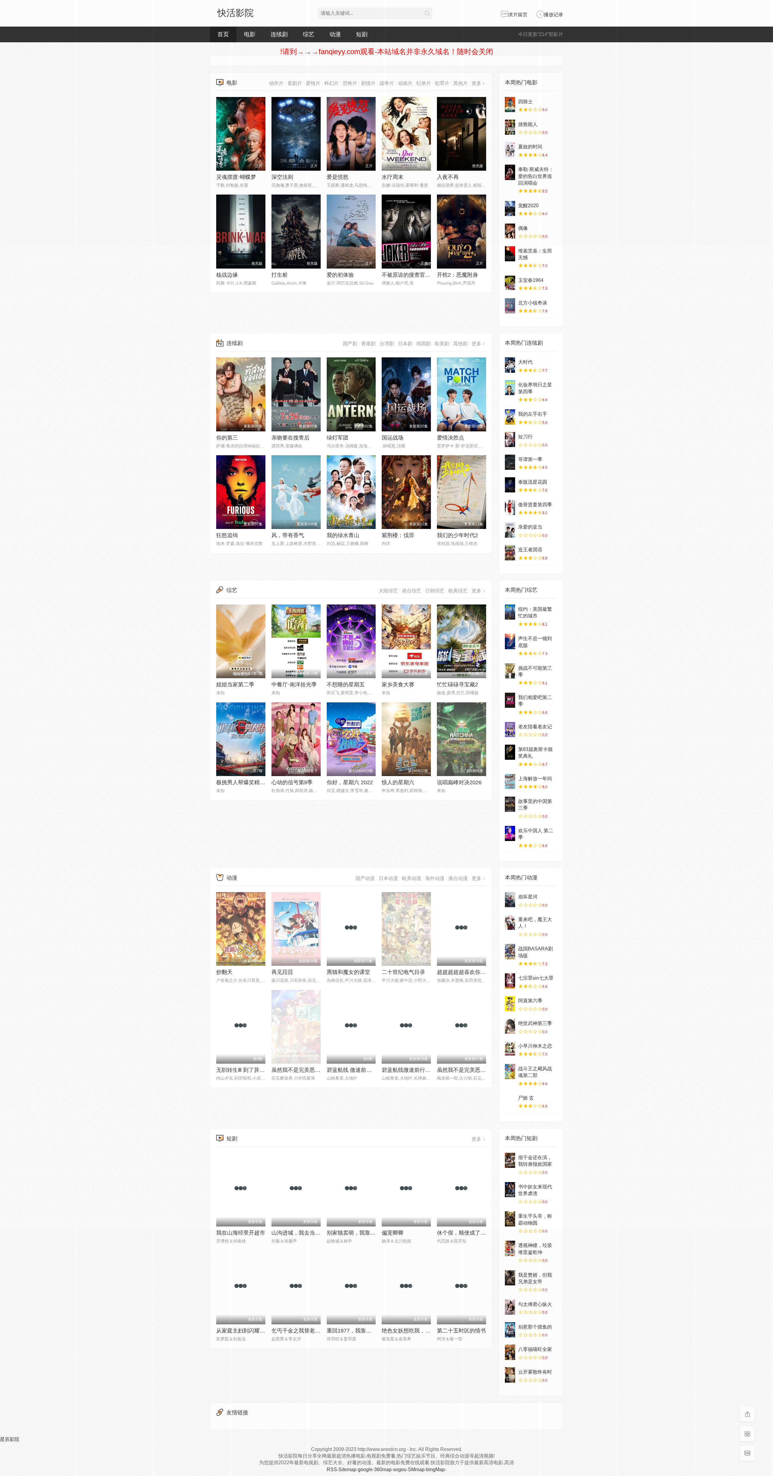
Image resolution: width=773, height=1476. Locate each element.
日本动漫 (388, 878)
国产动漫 (365, 878)
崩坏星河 (527, 896)
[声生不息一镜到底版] (510, 641)
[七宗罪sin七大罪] (510, 980)
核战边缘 (227, 275)
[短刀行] (510, 439)
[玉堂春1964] (510, 283)
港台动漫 (458, 878)
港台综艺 (411, 590)
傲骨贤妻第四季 (535, 504)
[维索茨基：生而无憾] (510, 253)
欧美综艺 (458, 590)
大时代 (525, 362)
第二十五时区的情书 (461, 1331)
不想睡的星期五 (346, 685)
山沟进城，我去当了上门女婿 (306, 1233)
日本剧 (405, 343)
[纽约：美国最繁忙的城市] (510, 612)
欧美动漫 (411, 878)
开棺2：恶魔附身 (457, 275)
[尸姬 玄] (510, 1100)
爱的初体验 (340, 275)
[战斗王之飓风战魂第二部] (510, 1071)
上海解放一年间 (535, 778)
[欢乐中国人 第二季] (510, 833)
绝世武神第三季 (535, 1023)
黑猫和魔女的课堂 (348, 972)
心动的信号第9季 (292, 782)
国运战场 (392, 438)
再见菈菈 (282, 972)
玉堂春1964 (531, 280)
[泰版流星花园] (510, 484)
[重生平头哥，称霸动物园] (510, 1218)
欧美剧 (442, 343)
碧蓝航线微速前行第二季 (411, 1070)
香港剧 (368, 343)
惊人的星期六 (398, 782)
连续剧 (234, 343)
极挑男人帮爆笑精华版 (243, 782)
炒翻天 (224, 972)
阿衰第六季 (530, 1000)
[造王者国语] (510, 552)
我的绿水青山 (343, 535)
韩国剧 (423, 343)
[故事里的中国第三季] (510, 804)
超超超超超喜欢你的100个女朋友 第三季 (485, 972)
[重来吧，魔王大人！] (510, 922)
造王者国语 (530, 549)
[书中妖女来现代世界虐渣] (510, 1189)
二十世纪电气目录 (403, 972)
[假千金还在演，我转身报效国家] (510, 1160)
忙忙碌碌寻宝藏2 (457, 685)
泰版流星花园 (532, 482)
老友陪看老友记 (535, 726)
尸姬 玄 (526, 1098)
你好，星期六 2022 (350, 782)
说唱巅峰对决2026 (459, 782)
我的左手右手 (532, 414)
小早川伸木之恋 (535, 1046)
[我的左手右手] (510, 416)
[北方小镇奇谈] (510, 305)
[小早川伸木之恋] (510, 1048)
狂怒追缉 (227, 535)
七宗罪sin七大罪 (535, 978)
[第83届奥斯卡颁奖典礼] (510, 752)
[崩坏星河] (510, 899)
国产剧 (350, 343)
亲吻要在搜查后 (290, 438)
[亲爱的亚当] (510, 529)
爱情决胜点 (450, 438)
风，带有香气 (287, 535)
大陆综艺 (388, 590)
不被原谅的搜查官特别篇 (411, 275)
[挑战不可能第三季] (510, 670)
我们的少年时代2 (457, 535)
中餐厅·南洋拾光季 (294, 685)
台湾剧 (387, 343)
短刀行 (525, 436)
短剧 (231, 1139)
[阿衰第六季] (510, 1003)
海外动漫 (434, 878)
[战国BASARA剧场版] (510, 951)
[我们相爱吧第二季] (510, 700)
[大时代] (510, 364)
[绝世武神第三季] (510, 1026)
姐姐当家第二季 (235, 685)
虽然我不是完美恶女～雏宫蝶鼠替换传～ (486, 1070)
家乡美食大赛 (398, 685)
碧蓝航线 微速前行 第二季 (358, 1070)
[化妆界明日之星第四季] (510, 387)
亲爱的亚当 (530, 527)
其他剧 (460, 343)
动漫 (231, 878)
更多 (476, 343)
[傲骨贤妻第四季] (510, 507)
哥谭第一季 (530, 459)
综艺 (308, 34)
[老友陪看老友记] (510, 729)
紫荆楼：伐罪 (398, 535)
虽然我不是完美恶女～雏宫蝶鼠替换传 (317, 1070)
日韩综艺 (434, 590)
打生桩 (279, 275)
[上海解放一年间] (510, 781)
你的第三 (227, 438)
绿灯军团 (337, 438)
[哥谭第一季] (510, 462)
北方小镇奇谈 (532, 302)
